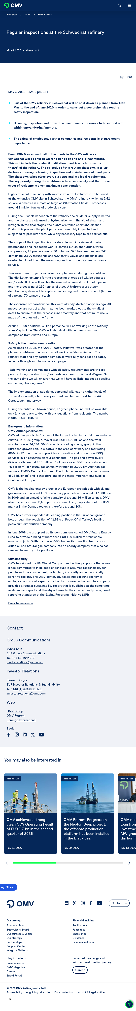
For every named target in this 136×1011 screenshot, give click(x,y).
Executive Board (16, 925)
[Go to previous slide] (7, 863)
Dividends (78, 938)
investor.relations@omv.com (26, 693)
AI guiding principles (38, 992)
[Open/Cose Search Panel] (119, 5)
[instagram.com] (17, 734)
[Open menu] (129, 5)
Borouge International (21, 720)
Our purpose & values (20, 933)
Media (27, 14)
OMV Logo (10, 4)
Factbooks (79, 929)
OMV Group (15, 711)
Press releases (15, 963)
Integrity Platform (17, 950)
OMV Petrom (16, 715)
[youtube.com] (41, 735)
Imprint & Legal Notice (91, 992)
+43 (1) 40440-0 (23, 658)
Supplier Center (16, 946)
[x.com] (33, 735)
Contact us (119, 903)
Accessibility (14, 992)
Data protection (63, 992)
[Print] (126, 77)
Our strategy (14, 938)
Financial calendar (84, 942)
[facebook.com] (9, 735)
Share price (80, 933)
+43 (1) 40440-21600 (27, 689)
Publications (80, 925)
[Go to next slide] (128, 863)
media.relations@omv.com (25, 662)
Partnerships (14, 942)
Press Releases (45, 14)
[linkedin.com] (25, 734)
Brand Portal (14, 975)
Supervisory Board (18, 929)
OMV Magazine (16, 967)
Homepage (12, 14)
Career (11, 971)
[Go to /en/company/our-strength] (9, 999)
